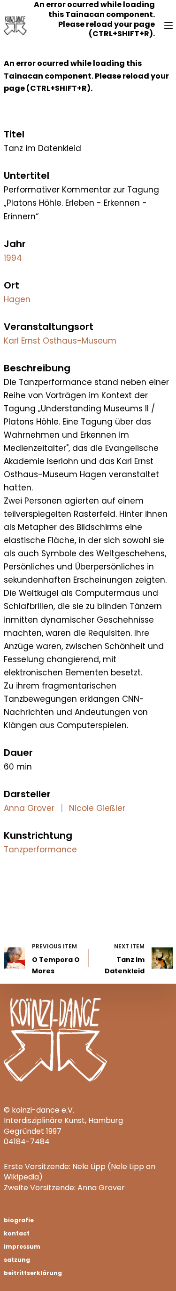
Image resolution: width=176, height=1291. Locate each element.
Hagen (17, 299)
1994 (13, 258)
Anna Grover (29, 808)
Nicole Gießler (97, 808)
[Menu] (168, 25)
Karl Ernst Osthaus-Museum (60, 340)
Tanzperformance (40, 849)
